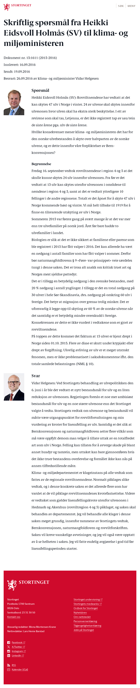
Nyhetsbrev (80, 612)
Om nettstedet (82, 617)
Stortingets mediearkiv (86, 603)
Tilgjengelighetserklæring (87, 625)
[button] (120, 5)
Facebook (17, 642)
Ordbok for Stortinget (86, 608)
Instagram (17, 651)
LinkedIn (16, 655)
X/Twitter (17, 647)
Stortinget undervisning (87, 599)
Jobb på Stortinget (84, 630)
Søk (121, 6)
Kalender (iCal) (20, 669)
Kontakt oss (13, 617)
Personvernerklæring (85, 621)
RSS (14, 665)
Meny (131, 6)
